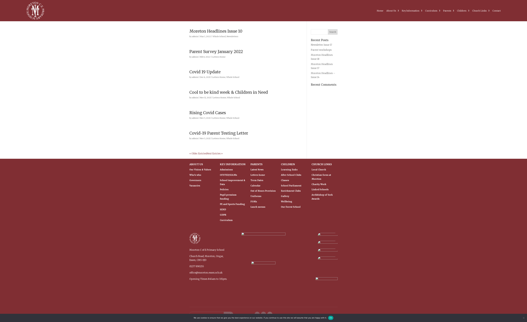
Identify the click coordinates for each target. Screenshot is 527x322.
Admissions (226, 169)
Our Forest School (291, 207)
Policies (224, 189)
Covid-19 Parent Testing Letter (218, 133)
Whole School (219, 36)
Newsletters (232, 36)
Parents (447, 11)
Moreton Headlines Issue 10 (215, 31)
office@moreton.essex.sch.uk (205, 272)
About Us (391, 11)
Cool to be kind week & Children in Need (228, 92)
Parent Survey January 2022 (216, 51)
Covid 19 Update (205, 71)
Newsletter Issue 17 (321, 44)
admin (195, 36)
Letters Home (218, 57)
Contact (496, 11)
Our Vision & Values (200, 169)
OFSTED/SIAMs (228, 175)
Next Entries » (214, 153)
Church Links (479, 11)
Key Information (410, 11)
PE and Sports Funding (232, 204)
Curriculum (431, 11)
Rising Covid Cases (207, 112)
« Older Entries (197, 153)
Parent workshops (321, 49)
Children (461, 11)
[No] (523, 318)
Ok (331, 318)
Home (380, 11)
